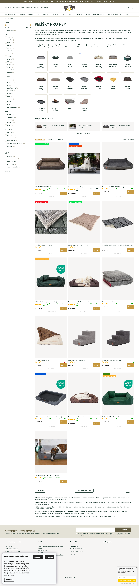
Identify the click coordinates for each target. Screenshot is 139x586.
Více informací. (9, 576)
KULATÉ (10, 125)
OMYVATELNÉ (12, 138)
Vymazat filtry (9, 171)
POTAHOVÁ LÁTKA (13, 107)
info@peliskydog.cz (79, 548)
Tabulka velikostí (45, 7)
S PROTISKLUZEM (12, 149)
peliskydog (74, 555)
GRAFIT (10, 67)
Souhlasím (49, 557)
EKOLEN (10, 99)
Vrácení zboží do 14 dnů (32, 7)
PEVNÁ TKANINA (12, 88)
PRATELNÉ (11, 135)
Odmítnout (38, 557)
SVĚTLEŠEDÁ (11, 70)
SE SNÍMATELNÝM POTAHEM (16, 143)
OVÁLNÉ (10, 120)
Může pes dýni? (42, 550)
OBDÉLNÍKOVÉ (12, 117)
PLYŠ (9, 85)
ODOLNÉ (10, 132)
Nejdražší (60, 139)
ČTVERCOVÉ (11, 114)
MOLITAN (11, 156)
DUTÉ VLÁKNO (11, 164)
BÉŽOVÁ (10, 43)
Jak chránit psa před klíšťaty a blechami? (51, 546)
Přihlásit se (123, 529)
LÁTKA (9, 93)
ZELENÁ (10, 53)
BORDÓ (10, 64)
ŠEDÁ (10, 37)
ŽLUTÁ (10, 56)
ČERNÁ (10, 45)
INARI (9, 96)
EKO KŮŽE (11, 82)
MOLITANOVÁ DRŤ (13, 159)
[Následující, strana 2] (128, 491)
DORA (9, 104)
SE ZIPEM (11, 146)
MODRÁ (10, 59)
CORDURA (11, 80)
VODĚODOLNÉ (12, 140)
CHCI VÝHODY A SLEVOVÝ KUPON (127, 580)
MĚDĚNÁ (10, 72)
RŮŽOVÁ (10, 51)
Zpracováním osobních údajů (94, 533)
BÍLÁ (9, 62)
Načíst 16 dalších (84, 491)
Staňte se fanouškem (71, 555)
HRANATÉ (11, 122)
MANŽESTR (11, 91)
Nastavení (9, 580)
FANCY (10, 101)
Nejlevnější (51, 139)
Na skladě (11, 30)
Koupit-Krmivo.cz (69, 577)
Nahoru (41, 491)
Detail (63, 193)
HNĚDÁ (10, 40)
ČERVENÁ (10, 48)
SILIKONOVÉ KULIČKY (13, 167)
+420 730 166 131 (78, 551)
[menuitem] (12, 14)
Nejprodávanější (40, 139)
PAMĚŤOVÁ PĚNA (13, 161)
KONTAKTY (8, 7)
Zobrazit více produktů (83, 133)
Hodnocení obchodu (18, 7)
